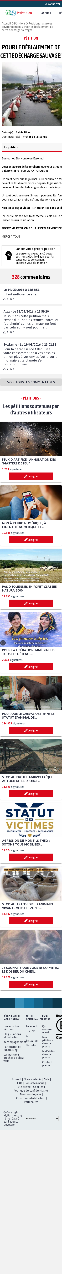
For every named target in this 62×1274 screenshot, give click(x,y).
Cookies (38, 1089)
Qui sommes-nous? (48, 1032)
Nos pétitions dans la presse (47, 1045)
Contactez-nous (34, 1086)
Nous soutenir (32, 1082)
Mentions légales (30, 1097)
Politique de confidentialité (30, 1093)
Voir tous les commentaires (31, 385)
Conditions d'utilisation (30, 1101)
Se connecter (52, 4)
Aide (46, 1082)
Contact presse (47, 1067)
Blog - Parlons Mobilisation (12, 1039)
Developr (9, 1127)
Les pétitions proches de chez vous (13, 1060)
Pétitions (19, 23)
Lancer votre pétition (11, 1031)
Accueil (46, 13)
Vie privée (24, 1089)
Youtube (31, 1048)
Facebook (32, 1029)
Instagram (32, 1043)
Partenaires (31, 1105)
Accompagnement (14, 1045)
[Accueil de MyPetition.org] (19, 13)
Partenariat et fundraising (12, 1051)
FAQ (19, 1086)
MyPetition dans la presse (49, 1057)
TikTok (30, 1034)
